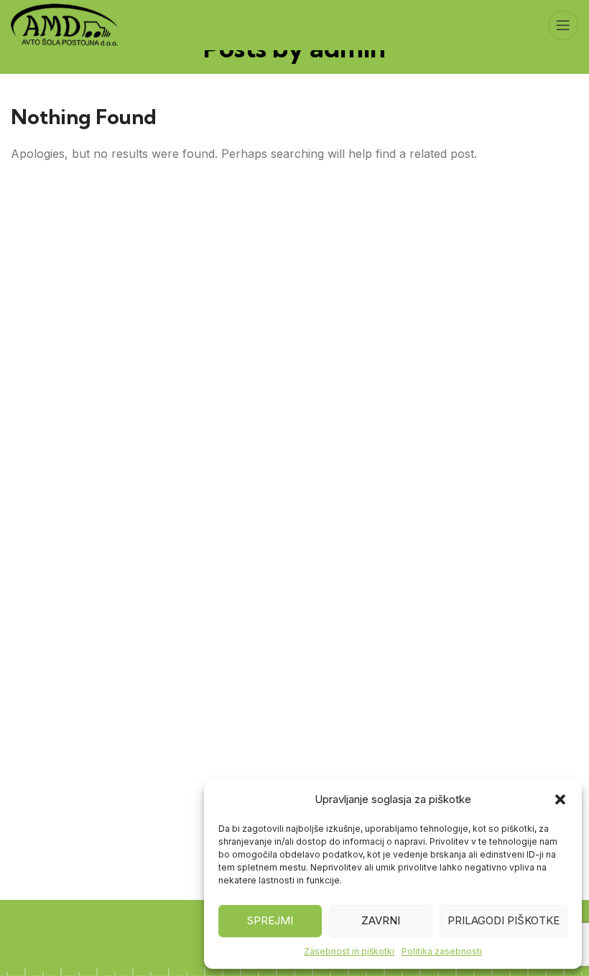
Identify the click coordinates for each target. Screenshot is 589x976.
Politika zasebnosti (442, 951)
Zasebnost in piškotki (349, 951)
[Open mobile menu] (563, 25)
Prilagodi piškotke (503, 920)
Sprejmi (270, 920)
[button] (560, 799)
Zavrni (380, 920)
